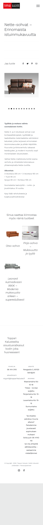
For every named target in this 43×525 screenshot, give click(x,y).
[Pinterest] (32, 63)
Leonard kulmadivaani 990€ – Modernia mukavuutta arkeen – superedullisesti (15, 289)
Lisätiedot (12, 234)
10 (31, 108)
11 (34, 108)
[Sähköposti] (36, 63)
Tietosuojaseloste (25, 465)
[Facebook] (23, 63)
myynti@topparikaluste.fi (14, 378)
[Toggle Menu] (38, 6)
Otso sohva (13, 245)
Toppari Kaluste (22, 463)
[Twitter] (27, 63)
